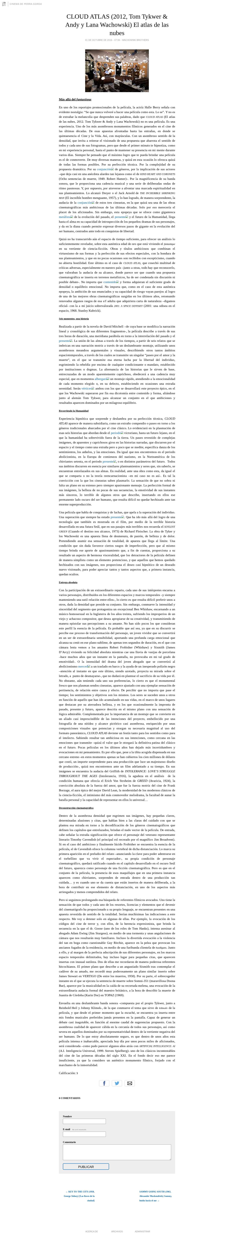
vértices (86, 388)
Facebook (104, 1083)
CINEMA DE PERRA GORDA (26, 4)
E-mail (75, 1129)
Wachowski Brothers (135, 40)
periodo (115, 433)
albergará (100, 379)
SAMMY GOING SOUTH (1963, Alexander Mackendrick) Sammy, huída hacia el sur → (155, 1196)
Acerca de (91, 1231)
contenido (109, 282)
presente (120, 217)
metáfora (65, 217)
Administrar (142, 1231)
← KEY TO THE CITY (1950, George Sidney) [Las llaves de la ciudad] (79, 1196)
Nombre (67, 1116)
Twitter (117, 1083)
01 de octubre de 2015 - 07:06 (102, 40)
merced (82, 666)
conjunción (103, 169)
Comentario (69, 1142)
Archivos (117, 1231)
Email (130, 1083)
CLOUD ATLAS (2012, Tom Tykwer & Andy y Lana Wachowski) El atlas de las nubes (117, 25)
